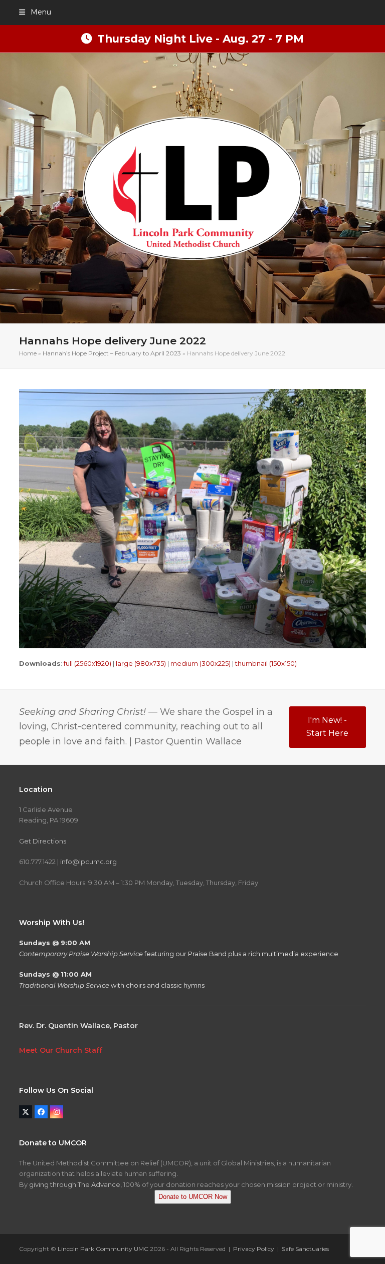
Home (28, 353)
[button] (35, 12)
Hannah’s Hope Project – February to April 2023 (112, 353)
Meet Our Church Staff (60, 1050)
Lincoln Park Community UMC (103, 1248)
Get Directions (42, 841)
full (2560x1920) (87, 663)
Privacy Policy (253, 1248)
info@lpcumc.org (88, 862)
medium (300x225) (200, 663)
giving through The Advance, (75, 1184)
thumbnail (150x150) (266, 663)
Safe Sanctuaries (305, 1248)
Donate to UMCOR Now (192, 1196)
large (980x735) (141, 663)
